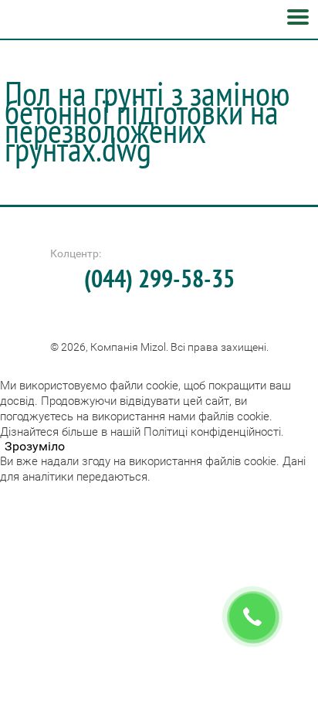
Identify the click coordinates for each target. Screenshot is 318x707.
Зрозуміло (35, 447)
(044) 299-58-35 (159, 278)
